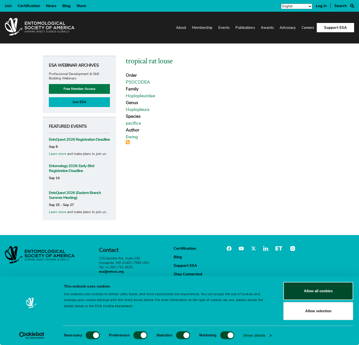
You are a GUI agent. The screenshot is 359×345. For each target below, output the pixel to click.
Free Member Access (79, 88)
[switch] (140, 335)
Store (81, 6)
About (181, 27)
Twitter (253, 248)
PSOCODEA (138, 82)
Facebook (229, 248)
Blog (66, 6)
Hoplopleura (137, 109)
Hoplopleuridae (140, 96)
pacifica (133, 123)
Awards (267, 27)
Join (8, 6)
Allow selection (318, 311)
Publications (245, 27)
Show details (254, 335)
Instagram (292, 248)
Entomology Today (278, 248)
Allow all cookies (318, 291)
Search (340, 6)
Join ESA (79, 102)
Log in (321, 6)
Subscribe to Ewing (128, 142)
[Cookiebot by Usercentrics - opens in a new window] (31, 335)
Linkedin (265, 248)
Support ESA (335, 27)
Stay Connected (188, 274)
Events (224, 27)
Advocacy (288, 27)
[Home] (39, 27)
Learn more (57, 153)
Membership (202, 27)
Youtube (241, 248)
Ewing (132, 137)
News (51, 6)
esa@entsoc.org (111, 271)
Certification (29, 6)
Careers (308, 27)
